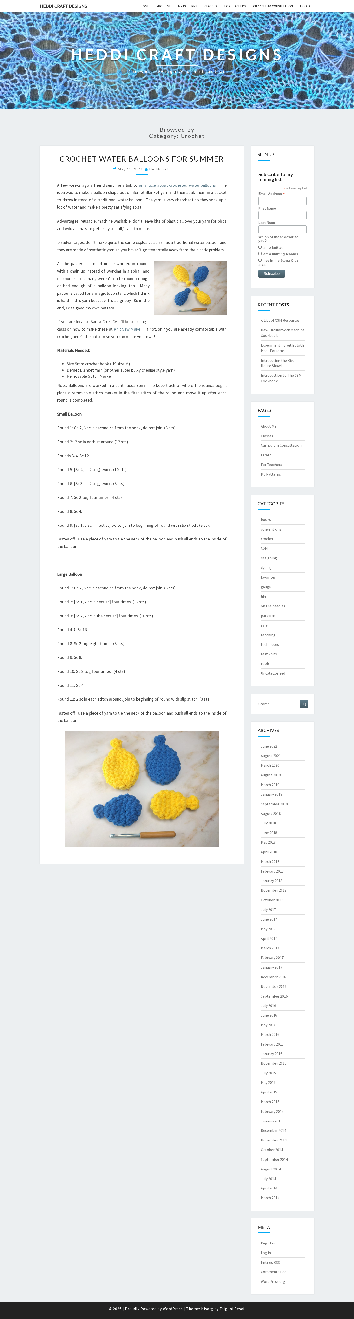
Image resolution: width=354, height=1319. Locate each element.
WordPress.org (273, 1281)
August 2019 (271, 774)
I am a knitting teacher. (280, 254)
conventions (271, 529)
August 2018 (271, 813)
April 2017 (269, 938)
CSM (264, 548)
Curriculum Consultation (273, 6)
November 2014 (274, 1140)
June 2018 (269, 832)
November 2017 (274, 890)
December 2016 (273, 976)
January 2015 (271, 1121)
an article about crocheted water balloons (177, 185)
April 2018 (269, 851)
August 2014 (271, 1169)
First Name (267, 208)
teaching (268, 634)
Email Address (271, 193)
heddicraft (159, 169)
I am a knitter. (272, 247)
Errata (305, 6)
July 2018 (268, 822)
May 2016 (268, 1024)
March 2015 (270, 1101)
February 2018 (272, 871)
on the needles (273, 605)
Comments (273, 1271)
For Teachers (235, 6)
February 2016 (272, 1044)
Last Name (267, 223)
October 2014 (272, 1149)
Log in (266, 1252)
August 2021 (271, 755)
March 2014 (270, 1197)
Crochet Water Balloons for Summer (142, 158)
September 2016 (274, 996)
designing (269, 557)
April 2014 (269, 1188)
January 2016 (271, 1053)
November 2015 (274, 1063)
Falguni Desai (232, 1308)
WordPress (173, 1308)
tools (265, 663)
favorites (268, 577)
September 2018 (274, 803)
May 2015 (268, 1082)
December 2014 (273, 1130)
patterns (268, 615)
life (263, 596)
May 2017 (268, 928)
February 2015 (272, 1111)
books (266, 519)
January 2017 (271, 967)
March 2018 (270, 861)
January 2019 (271, 794)
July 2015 (268, 1072)
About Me (163, 6)
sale (264, 625)
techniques (270, 644)
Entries (270, 1262)
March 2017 (270, 947)
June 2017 (269, 919)
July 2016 (268, 1005)
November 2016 (274, 986)
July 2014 (268, 1178)
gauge (266, 586)
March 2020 (270, 765)
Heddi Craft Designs (63, 6)
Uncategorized (273, 673)
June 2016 (269, 1015)
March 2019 (270, 784)
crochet (267, 538)
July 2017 (268, 909)
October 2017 (272, 899)
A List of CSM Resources (280, 320)
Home (145, 6)
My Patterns (187, 6)
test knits (269, 653)
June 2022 (269, 746)
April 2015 (269, 1092)
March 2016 (270, 1034)
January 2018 (271, 880)
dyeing (266, 567)
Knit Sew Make (127, 329)
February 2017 (272, 957)
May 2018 (268, 842)
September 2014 (274, 1159)
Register (268, 1243)
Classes (210, 6)
